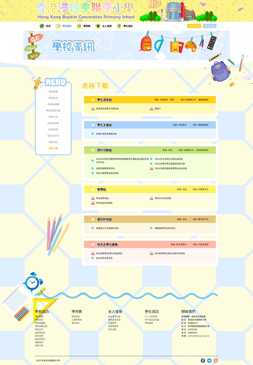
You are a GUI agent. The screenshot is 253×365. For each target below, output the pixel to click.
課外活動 (112, 329)
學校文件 (53, 117)
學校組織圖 (53, 104)
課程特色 (76, 316)
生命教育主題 (114, 316)
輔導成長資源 (114, 320)
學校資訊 (67, 26)
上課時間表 (77, 320)
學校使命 (53, 98)
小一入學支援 (151, 316)
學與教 (86, 26)
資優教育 (112, 323)
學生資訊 (128, 26)
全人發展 (107, 26)
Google (210, 26)
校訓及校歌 (53, 123)
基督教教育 (113, 326)
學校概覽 (53, 91)
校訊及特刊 (53, 136)
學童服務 (149, 323)
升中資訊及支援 (152, 320)
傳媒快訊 (53, 142)
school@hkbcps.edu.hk (198, 336)
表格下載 (53, 148)
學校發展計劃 (53, 110)
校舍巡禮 (53, 129)
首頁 (48, 26)
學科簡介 (76, 323)
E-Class (195, 26)
